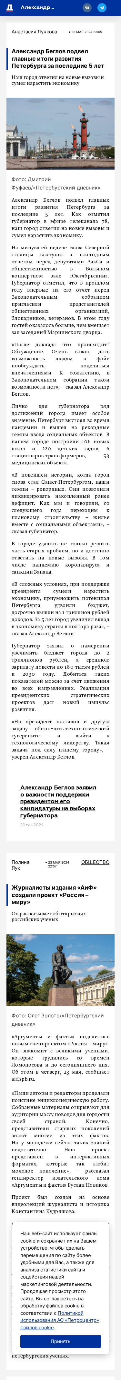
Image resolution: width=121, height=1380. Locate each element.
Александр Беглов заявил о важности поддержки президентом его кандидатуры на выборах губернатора (58, 801)
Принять (60, 1341)
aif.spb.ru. (23, 1079)
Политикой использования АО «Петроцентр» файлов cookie (59, 1320)
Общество (95, 862)
